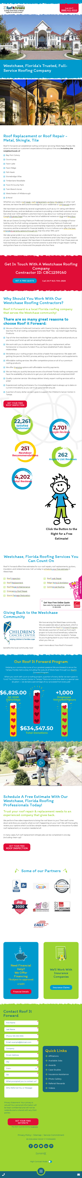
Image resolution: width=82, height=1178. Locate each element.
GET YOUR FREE (17, 847)
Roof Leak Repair (54, 578)
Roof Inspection (13, 578)
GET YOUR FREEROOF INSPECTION (15, 404)
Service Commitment (54, 1135)
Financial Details (21, 991)
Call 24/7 (69, 9)
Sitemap (37, 1135)
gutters (50, 202)
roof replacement (39, 202)
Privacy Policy (24, 1135)
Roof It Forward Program (67, 627)
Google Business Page (12, 216)
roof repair (26, 202)
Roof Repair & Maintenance (18, 587)
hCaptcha (34, 1127)
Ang (61, 216)
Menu (41, 1171)
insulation (59, 202)
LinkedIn (46, 1146)
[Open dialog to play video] (41, 763)
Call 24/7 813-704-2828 (54, 281)
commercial (64, 205)
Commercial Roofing (55, 587)
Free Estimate (78, 1174)
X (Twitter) (36, 1146)
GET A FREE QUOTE (24, 280)
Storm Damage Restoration (18, 595)
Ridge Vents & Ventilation (57, 583)
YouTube (41, 1146)
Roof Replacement (15, 583)
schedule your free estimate (56, 569)
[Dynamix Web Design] (41, 1153)
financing (18, 367)
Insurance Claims (61, 987)
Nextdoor (71, 216)
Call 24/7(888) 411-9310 (3, 1174)
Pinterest (51, 1146)
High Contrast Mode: (39, 1162)
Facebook (31, 1146)
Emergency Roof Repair (17, 591)
